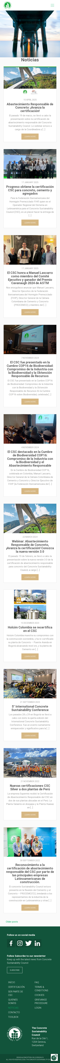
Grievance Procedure (41, 1001)
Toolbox (13, 1017)
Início (11, 982)
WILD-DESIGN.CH (38, 1057)
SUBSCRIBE (15, 970)
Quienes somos (13, 1001)
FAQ (37, 982)
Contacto (14, 1012)
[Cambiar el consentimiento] (54, 1057)
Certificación (16, 987)
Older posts (12, 921)
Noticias (13, 1007)
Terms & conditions (41, 989)
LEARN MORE (30, 136)
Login (38, 1007)
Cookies (39, 995)
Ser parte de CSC (15, 993)
